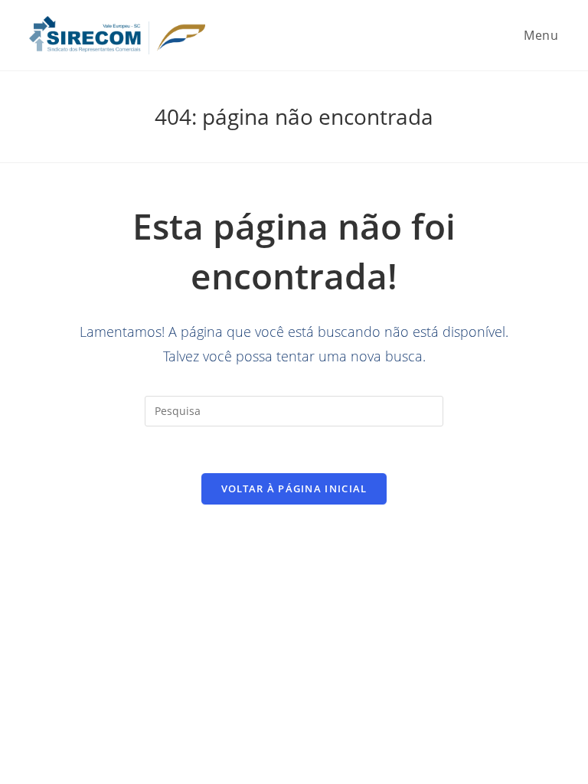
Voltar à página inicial (294, 488)
